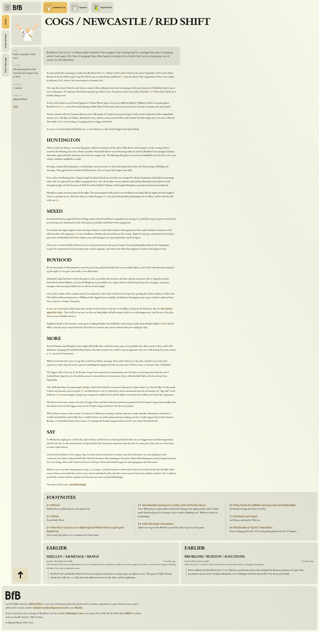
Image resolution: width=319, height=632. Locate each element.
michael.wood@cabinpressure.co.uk (50, 607)
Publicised (55, 505)
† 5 (77, 234)
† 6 (161, 324)
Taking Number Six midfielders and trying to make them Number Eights (264, 505)
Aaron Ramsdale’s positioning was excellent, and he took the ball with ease (173, 505)
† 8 (58, 395)
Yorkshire (55, 516)
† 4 (57, 200)
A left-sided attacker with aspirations (157, 523)
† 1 (122, 77)
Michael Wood (36, 604)
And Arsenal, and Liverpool (245, 516)
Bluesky (78, 607)
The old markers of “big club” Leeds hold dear (252, 527)
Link (15, 106)
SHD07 (128, 613)
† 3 (62, 107)
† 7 (82, 391)
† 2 (151, 92)
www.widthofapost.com (71, 613)
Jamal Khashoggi (78, 484)
